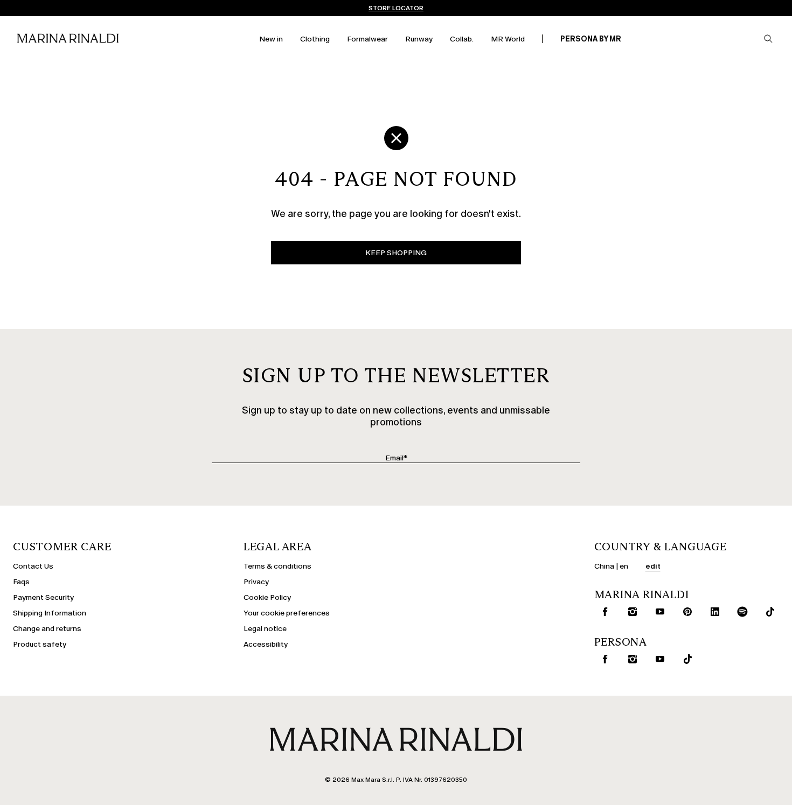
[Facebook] (603, 611)
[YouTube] (657, 611)
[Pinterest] (685, 611)
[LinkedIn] (712, 611)
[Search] (768, 38)
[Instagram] (630, 611)
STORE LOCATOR (396, 8)
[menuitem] (271, 39)
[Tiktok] (767, 611)
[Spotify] (740, 611)
